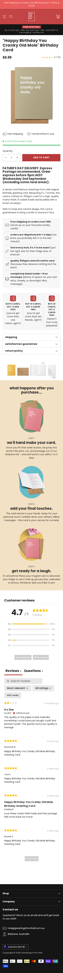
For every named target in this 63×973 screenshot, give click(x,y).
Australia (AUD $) (16, 946)
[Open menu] (4, 16)
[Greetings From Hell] (31, 16)
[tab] (33, 671)
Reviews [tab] (13, 670)
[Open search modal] (10, 16)
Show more (31, 858)
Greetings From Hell (32, 952)
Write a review (40, 657)
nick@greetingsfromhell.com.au (26, 928)
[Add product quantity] (17, 157)
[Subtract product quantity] (6, 157)
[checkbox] (12, 695)
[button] (31, 624)
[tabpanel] (31, 771)
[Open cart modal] (57, 16)
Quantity (8, 151)
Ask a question (23, 657)
